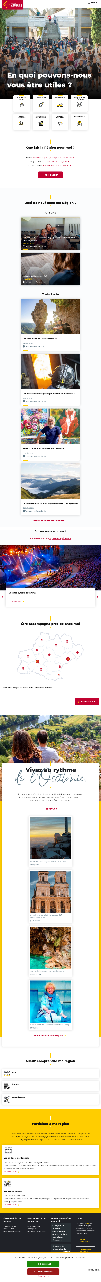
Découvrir (51, 809)
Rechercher (51, 175)
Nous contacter (85, 1240)
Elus (14, 1072)
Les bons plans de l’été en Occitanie (40, 339)
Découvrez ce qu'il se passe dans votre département (27, 687)
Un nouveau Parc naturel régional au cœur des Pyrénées (50, 503)
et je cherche (37, 161)
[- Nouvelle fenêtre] (51, 838)
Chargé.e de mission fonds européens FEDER (61, 1249)
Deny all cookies (44, 1271)
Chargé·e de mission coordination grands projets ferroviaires (59, 1231)
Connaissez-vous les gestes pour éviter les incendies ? (49, 393)
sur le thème (35, 165)
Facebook (56, 538)
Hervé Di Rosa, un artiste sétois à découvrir (43, 448)
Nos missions (18, 1097)
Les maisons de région (85, 1251)
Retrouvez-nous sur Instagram (50, 1035)
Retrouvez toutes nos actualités (48, 521)
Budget (15, 1084)
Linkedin (66, 538)
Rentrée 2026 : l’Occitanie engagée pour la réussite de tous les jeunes (49, 239)
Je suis (28, 157)
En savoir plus (10, 1171)
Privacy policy (93, 1270)
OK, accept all (44, 1264)
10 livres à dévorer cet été (35, 276)
